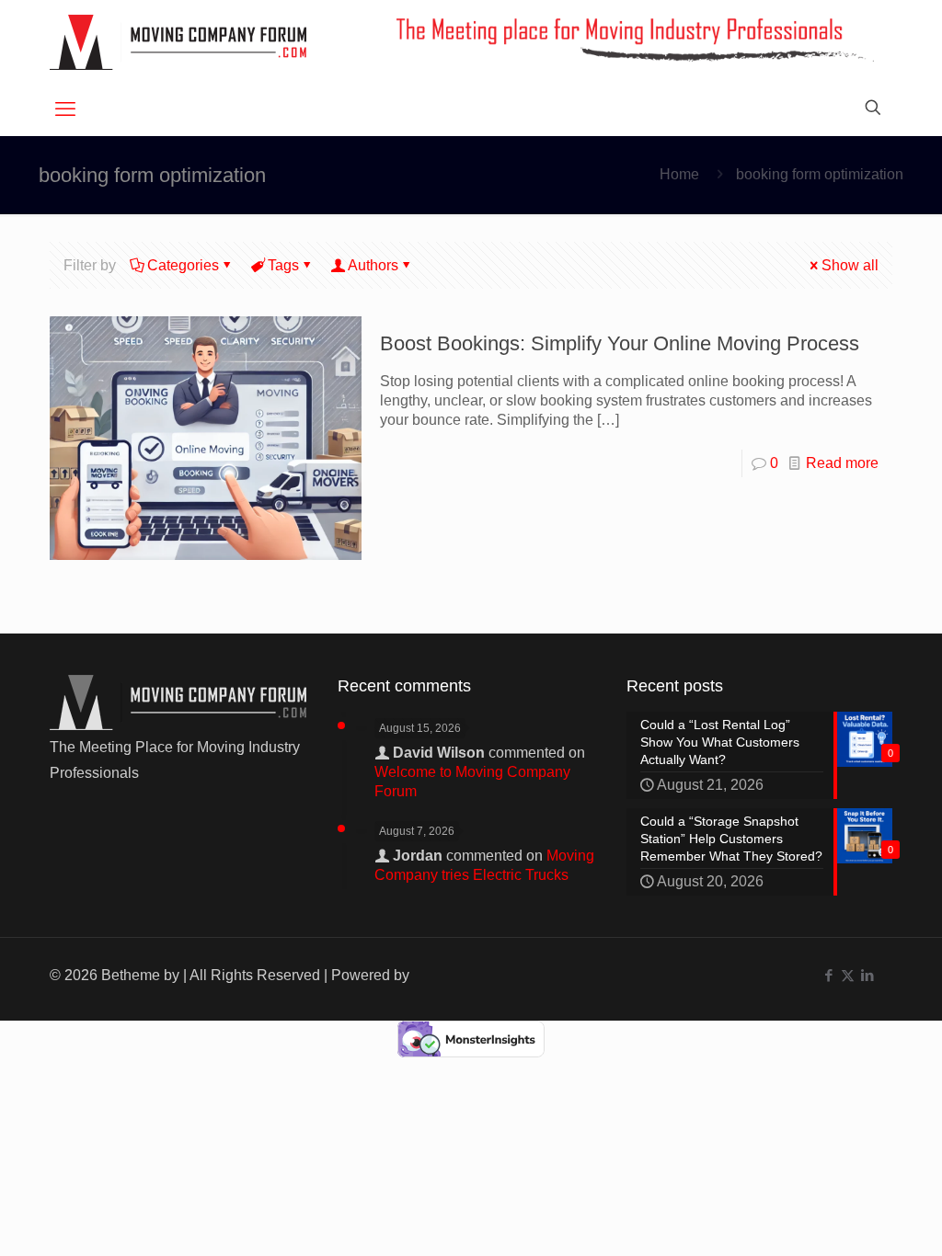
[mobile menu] (65, 109)
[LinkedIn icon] (867, 975)
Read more (842, 463)
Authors (373, 265)
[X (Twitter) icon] (848, 975)
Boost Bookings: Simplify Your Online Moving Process (619, 343)
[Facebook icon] (828, 975)
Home (679, 174)
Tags (283, 265)
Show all (850, 265)
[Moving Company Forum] (178, 42)
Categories (183, 265)
